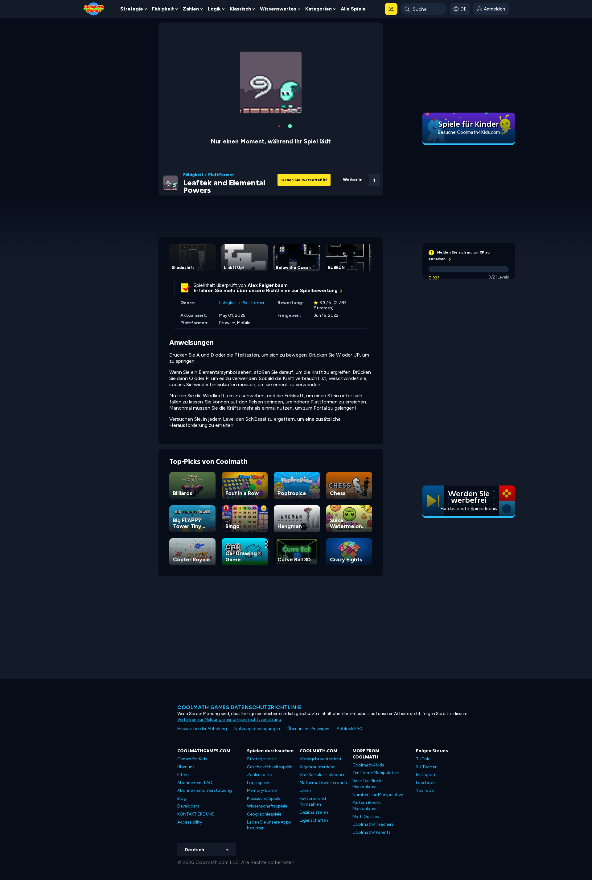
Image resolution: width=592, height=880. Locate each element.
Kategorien (318, 9)
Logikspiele (258, 745)
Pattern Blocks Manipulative (366, 768)
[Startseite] (93, 8)
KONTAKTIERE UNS (196, 777)
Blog (181, 761)
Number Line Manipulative (377, 757)
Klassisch (240, 9)
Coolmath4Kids (368, 728)
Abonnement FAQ (194, 745)
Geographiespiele (264, 777)
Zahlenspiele (259, 737)
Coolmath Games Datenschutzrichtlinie (239, 670)
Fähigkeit (163, 9)
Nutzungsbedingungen (257, 691)
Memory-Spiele (262, 753)
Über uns (186, 730)
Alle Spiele (353, 9)
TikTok (422, 722)
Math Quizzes (365, 779)
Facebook (426, 745)
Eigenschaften (314, 783)
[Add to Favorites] (341, 140)
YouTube (425, 753)
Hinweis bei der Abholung (202, 691)
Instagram (426, 737)
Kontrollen (358, 151)
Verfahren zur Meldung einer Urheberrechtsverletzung (229, 682)
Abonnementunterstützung (204, 753)
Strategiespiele (262, 722)
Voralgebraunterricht (321, 722)
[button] (391, 9)
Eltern (183, 737)
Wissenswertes (278, 9)
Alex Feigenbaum (268, 248)
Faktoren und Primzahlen (313, 764)
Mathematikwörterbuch (323, 745)
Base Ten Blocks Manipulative (368, 747)
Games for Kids (192, 722)
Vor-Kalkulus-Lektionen (323, 737)
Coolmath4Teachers (373, 787)
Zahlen (191, 9)
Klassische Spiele (263, 761)
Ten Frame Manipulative (375, 735)
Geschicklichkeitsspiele (269, 730)
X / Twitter (426, 730)
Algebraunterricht (317, 730)
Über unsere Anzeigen (308, 691)
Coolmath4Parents (371, 795)
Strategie (131, 9)
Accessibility (189, 785)
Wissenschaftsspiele (267, 769)
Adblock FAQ (350, 691)
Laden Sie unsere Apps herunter (269, 788)
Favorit (341, 150)
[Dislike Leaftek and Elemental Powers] (325, 141)
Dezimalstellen (314, 775)
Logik (214, 9)
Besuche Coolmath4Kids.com (469, 132)
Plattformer (221, 137)
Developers (188, 769)
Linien (305, 753)
